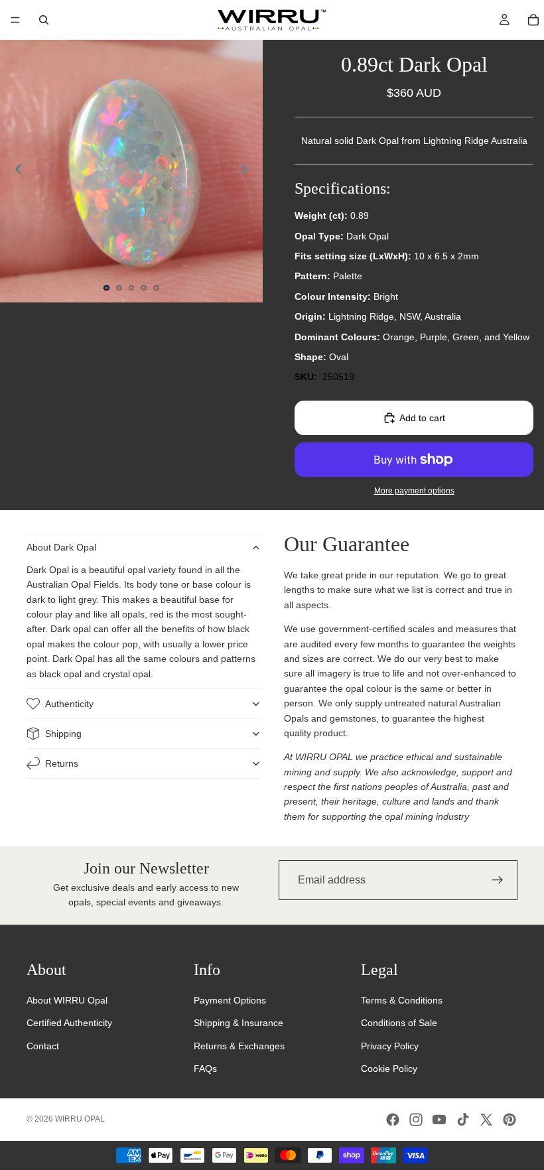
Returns (61, 763)
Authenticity (69, 703)
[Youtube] (439, 1120)
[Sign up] (497, 880)
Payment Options (230, 1000)
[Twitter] (486, 1120)
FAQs (205, 1068)
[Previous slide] (14, 171)
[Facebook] (393, 1120)
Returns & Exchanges (239, 1046)
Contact (43, 1046)
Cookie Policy (389, 1068)
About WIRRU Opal (67, 1000)
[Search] (43, 19)
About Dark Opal (61, 547)
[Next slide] (248, 171)
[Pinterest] (509, 1120)
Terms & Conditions (401, 1000)
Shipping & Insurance (238, 1022)
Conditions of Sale (399, 1022)
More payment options (414, 490)
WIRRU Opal (80, 1119)
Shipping (63, 733)
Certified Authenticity (69, 1022)
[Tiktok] (463, 1120)
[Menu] (15, 20)
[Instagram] (416, 1120)
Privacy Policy (390, 1046)
